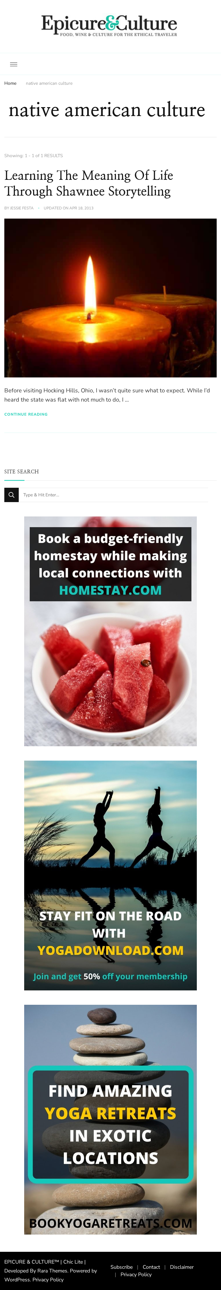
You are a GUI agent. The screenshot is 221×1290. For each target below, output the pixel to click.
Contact (151, 1267)
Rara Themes (52, 1270)
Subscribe (121, 1267)
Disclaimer (182, 1267)
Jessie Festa (22, 208)
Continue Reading (26, 414)
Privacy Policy (48, 1279)
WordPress (17, 1279)
